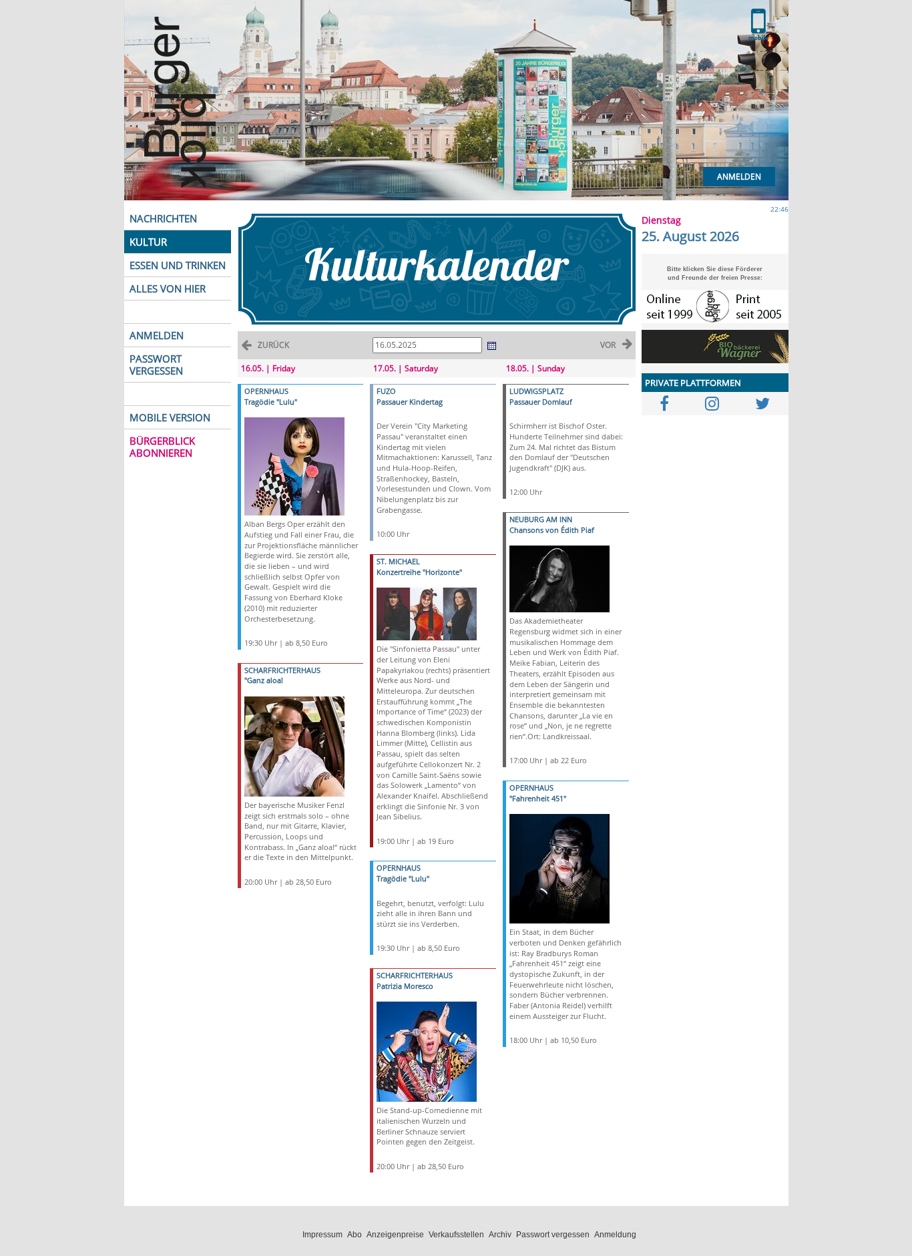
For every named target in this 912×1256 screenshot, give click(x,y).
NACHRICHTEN (163, 218)
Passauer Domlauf (540, 402)
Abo (354, 1234)
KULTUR (148, 241)
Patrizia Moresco (405, 986)
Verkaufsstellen (456, 1234)
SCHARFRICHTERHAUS (282, 670)
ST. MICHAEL (398, 561)
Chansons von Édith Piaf (551, 530)
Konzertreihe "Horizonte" (419, 572)
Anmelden (739, 176)
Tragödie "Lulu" (270, 402)
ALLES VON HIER (168, 288)
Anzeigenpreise (395, 1234)
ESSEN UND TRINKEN (178, 265)
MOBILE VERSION (170, 417)
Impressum (322, 1234)
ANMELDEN (157, 335)
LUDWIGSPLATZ (536, 391)
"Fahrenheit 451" (537, 798)
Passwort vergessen (553, 1234)
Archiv (500, 1234)
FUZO (386, 391)
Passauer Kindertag (410, 402)
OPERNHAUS (266, 391)
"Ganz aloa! (263, 680)
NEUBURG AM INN (540, 519)
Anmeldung (615, 1234)
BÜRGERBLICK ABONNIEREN (162, 446)
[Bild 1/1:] (294, 466)
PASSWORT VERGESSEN (156, 364)
